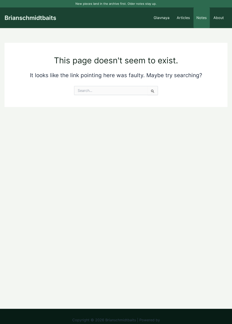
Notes (201, 17)
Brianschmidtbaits (30, 17)
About (218, 17)
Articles (183, 17)
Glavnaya (161, 17)
